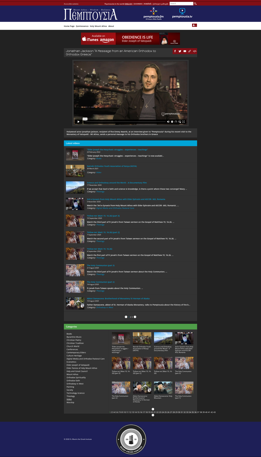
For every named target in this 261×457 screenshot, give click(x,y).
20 (152, 412)
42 (212, 412)
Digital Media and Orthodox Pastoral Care (115, 208)
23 (160, 412)
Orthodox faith (73, 380)
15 (138, 412)
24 (163, 412)
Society (70, 390)
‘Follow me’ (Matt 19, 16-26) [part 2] (103, 232)
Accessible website (71, 4)
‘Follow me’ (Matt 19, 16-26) (99, 249)
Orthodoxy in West (104, 307)
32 (185, 412)
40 (206, 412)
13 (133, 412)
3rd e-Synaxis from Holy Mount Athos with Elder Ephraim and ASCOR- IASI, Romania (126, 199)
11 (127, 412)
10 (125, 412)
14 (136, 412)
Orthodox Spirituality (76, 377)
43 (214, 412)
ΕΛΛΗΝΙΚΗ (138, 4)
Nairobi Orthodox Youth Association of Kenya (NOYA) (112, 166)
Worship (70, 402)
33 (187, 412)
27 (171, 412)
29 (176, 412)
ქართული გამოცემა (160, 4)
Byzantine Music (74, 337)
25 (165, 412)
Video (98, 172)
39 (204, 412)
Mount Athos (72, 374)
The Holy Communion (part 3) (100, 265)
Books (98, 158)
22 (157, 412)
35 (193, 412)
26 (168, 412)
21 (155, 412)
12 (130, 412)
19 (149, 412)
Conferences (72, 349)
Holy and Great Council (77, 371)
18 (146, 412)
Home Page (69, 26)
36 (195, 412)
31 (182, 412)
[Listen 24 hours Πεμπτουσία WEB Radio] (153, 13)
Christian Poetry (74, 340)
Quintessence (82, 26)
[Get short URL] (190, 51)
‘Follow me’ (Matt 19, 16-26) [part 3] (103, 215)
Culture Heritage (74, 355)
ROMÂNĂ (147, 4)
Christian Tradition (75, 343)
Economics (71, 362)
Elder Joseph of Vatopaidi (78, 365)
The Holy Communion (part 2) (100, 282)
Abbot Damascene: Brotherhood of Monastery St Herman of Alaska (118, 298)
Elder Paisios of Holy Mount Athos (82, 368)
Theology (100, 191)
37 (198, 412)
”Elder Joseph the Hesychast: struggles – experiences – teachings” (117, 149)
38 (201, 412)
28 (174, 412)
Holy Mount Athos (98, 26)
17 (144, 412)
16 (141, 412)
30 (179, 412)
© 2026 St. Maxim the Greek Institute (78, 439)
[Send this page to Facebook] (175, 51)
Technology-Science (76, 393)
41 (209, 412)
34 (190, 412)
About (111, 26)
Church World (73, 346)
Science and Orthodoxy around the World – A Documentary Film (117, 182)
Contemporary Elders (76, 352)
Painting (70, 387)
